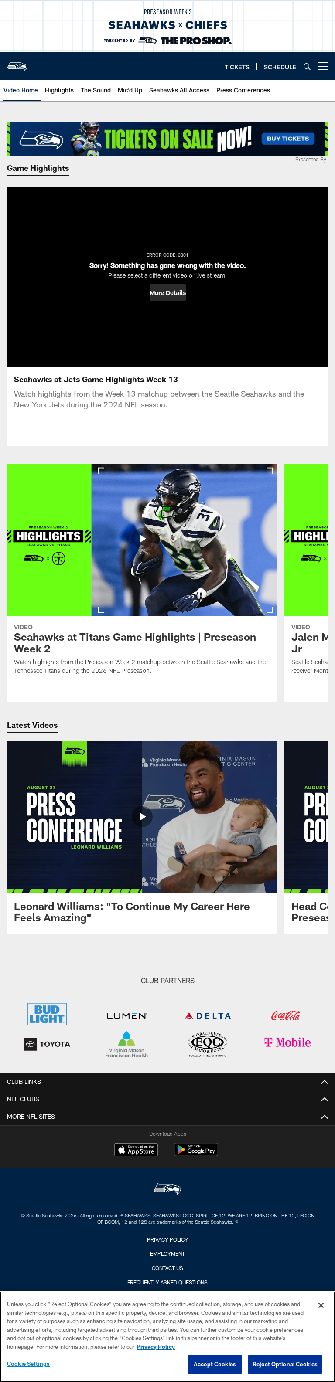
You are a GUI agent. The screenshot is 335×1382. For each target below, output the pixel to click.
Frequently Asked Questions (167, 1282)
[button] (168, 292)
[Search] (307, 66)
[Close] (321, 1305)
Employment (167, 1253)
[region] (167, 1336)
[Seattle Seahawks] (167, 1190)
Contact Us (167, 1268)
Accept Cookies (215, 1364)
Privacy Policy (167, 1239)
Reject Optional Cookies (285, 1364)
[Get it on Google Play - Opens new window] (196, 1154)
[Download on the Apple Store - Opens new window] (136, 1150)
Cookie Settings (28, 1363)
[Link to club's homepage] (17, 63)
